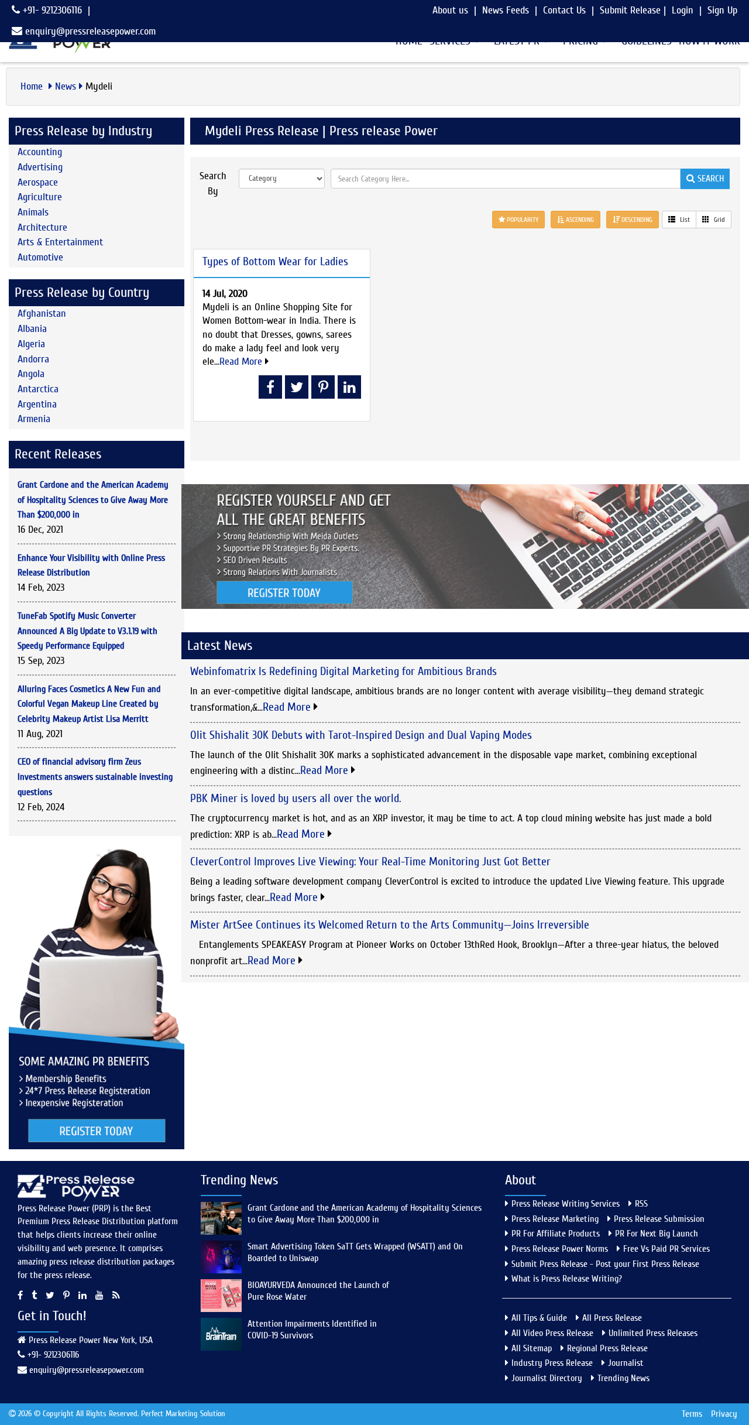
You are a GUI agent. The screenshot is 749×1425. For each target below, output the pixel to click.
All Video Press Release (552, 1333)
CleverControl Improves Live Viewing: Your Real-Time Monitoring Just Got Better (370, 861)
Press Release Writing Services (565, 1203)
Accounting (40, 152)
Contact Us (564, 10)
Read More (242, 361)
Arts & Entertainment (60, 242)
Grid (718, 219)
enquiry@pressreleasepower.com (90, 31)
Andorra (33, 359)
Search (709, 178)
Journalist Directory (546, 1378)
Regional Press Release (607, 1348)
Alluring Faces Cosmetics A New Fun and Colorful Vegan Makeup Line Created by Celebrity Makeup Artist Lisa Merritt (89, 704)
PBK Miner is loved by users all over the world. (295, 798)
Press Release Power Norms (559, 1249)
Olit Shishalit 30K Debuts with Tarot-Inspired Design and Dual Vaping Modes (361, 735)
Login (682, 10)
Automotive (40, 257)
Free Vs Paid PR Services (666, 1249)
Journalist (626, 1363)
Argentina (37, 404)
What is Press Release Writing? (566, 1278)
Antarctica (38, 389)
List (684, 219)
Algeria (31, 344)
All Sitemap (531, 1348)
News (65, 86)
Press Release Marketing (555, 1219)
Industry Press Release (552, 1363)
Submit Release (630, 10)
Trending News (623, 1378)
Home (33, 86)
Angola (31, 374)
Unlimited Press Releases (653, 1333)
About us (450, 10)
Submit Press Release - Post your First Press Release (605, 1264)
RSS (641, 1203)
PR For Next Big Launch (656, 1233)
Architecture (42, 227)
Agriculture (40, 197)
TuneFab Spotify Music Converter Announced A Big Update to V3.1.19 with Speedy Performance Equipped (87, 631)
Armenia (34, 419)
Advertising (40, 167)
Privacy (724, 1414)
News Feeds (505, 10)
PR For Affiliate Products (555, 1233)
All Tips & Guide (539, 1318)
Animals (33, 212)
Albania (32, 329)
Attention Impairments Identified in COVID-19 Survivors (312, 1329)
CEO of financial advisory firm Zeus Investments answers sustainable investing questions (95, 776)
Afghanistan (42, 313)
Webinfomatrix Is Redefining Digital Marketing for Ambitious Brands (343, 671)
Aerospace (38, 182)
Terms (692, 1414)
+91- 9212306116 (51, 10)
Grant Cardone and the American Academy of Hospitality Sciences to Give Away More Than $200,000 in (93, 499)
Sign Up (722, 10)
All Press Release (612, 1318)
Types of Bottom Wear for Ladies (275, 261)
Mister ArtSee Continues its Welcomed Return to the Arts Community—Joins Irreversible (389, 924)
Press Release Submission (659, 1219)
